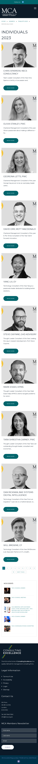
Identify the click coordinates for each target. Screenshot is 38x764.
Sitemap (6, 690)
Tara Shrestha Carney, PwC (19, 439)
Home (3, 21)
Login (5, 686)
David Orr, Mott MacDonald (19, 229)
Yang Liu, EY (9, 282)
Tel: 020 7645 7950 (7, 714)
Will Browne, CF (12, 545)
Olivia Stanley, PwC (14, 124)
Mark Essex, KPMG (13, 387)
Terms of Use (8, 676)
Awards (12, 21)
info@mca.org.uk (7, 717)
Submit (7, 747)
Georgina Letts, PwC (15, 176)
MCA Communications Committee (23, 626)
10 (13, 572)
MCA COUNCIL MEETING (19, 597)
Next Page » (21, 572)
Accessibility (7, 680)
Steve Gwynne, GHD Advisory (19, 334)
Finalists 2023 (23, 21)
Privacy (5, 683)
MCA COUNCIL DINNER (18, 588)
